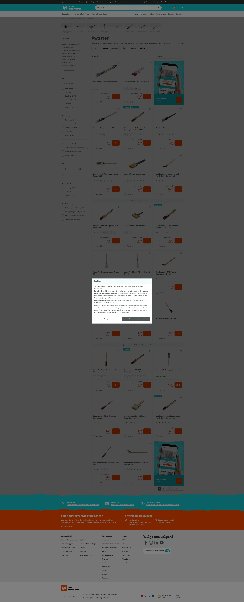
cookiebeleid (125, 312)
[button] (136, 319)
